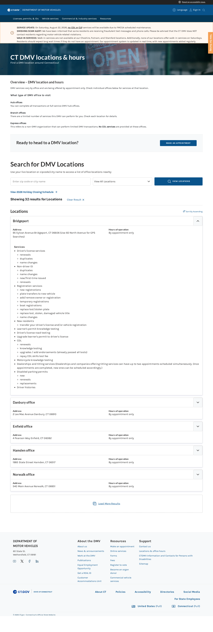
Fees (112, 560)
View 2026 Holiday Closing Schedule (31, 192)
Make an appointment (178, 143)
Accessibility (143, 591)
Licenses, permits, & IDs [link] (26, 18)
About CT (100, 591)
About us (82, 546)
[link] (179, 10)
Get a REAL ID (84, 573)
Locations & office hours (152, 551)
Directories (167, 591)
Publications (84, 560)
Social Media (191, 591)
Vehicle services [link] (50, 18)
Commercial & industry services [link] (79, 18)
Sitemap (143, 563)
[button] (149, 181)
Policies (120, 591)
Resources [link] (105, 18)
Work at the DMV (86, 555)
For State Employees (187, 599)
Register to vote (118, 565)
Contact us (145, 546)
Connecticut (188, 606)
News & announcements (91, 551)
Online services (118, 551)
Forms (113, 555)
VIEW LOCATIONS (181, 181)
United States (149, 606)
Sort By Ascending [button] (194, 211)
